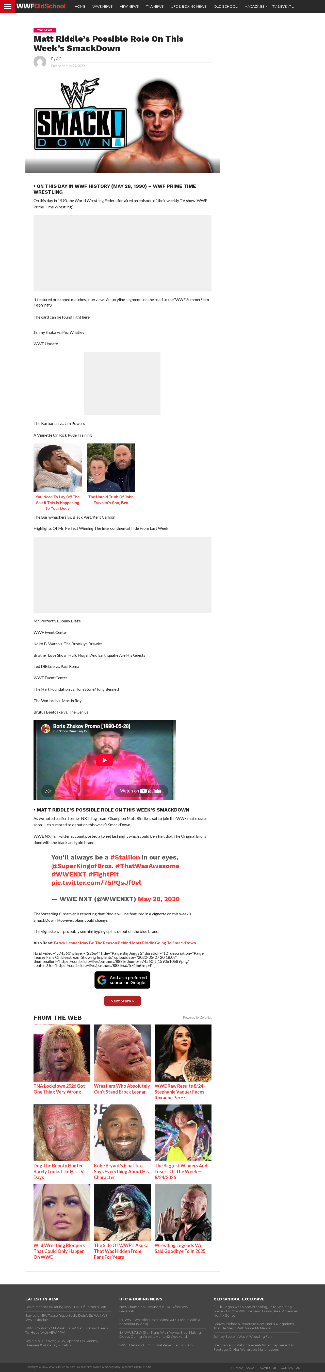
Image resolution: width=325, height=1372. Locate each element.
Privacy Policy (243, 1367)
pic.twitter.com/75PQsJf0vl (96, 882)
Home (80, 6)
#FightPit (103, 874)
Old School (225, 6)
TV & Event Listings (289, 6)
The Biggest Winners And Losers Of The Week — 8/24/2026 (181, 1171)
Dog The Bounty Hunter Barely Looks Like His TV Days (59, 1171)
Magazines (255, 6)
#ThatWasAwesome (147, 866)
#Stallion (125, 857)
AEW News (129, 6)
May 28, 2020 (159, 899)
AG (58, 59)
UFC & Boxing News (189, 6)
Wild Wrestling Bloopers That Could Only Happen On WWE (59, 1251)
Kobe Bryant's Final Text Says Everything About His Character (121, 1171)
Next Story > (122, 1000)
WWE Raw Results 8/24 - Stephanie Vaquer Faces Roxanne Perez (180, 1091)
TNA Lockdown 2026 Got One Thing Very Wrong (59, 1089)
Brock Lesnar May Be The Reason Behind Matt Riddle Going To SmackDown (125, 942)
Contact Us (290, 1367)
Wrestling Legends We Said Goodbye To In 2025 (180, 1248)
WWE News (102, 6)
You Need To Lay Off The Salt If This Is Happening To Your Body (57, 502)
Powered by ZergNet (197, 1017)
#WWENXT (69, 874)
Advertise (268, 1367)
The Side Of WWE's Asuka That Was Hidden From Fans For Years (121, 1251)
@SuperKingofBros (81, 866)
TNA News (155, 6)
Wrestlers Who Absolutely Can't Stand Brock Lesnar (122, 1089)
